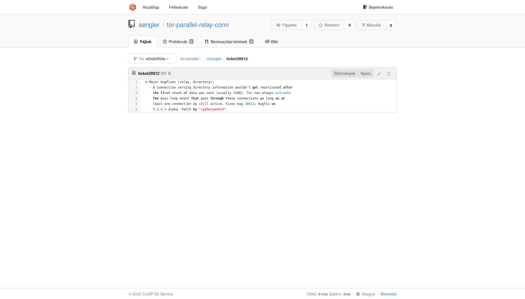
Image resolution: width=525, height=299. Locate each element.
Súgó (202, 7)
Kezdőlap (151, 7)
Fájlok (145, 41)
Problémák (180, 41)
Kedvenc (332, 25)
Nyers (366, 73)
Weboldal (388, 294)
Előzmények (344, 73)
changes (214, 58)
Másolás (373, 25)
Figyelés (289, 25)
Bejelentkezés (381, 7)
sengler (149, 24)
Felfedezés (178, 7)
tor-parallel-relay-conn (198, 24)
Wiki (274, 41)
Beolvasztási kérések (231, 41)
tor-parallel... (191, 58)
